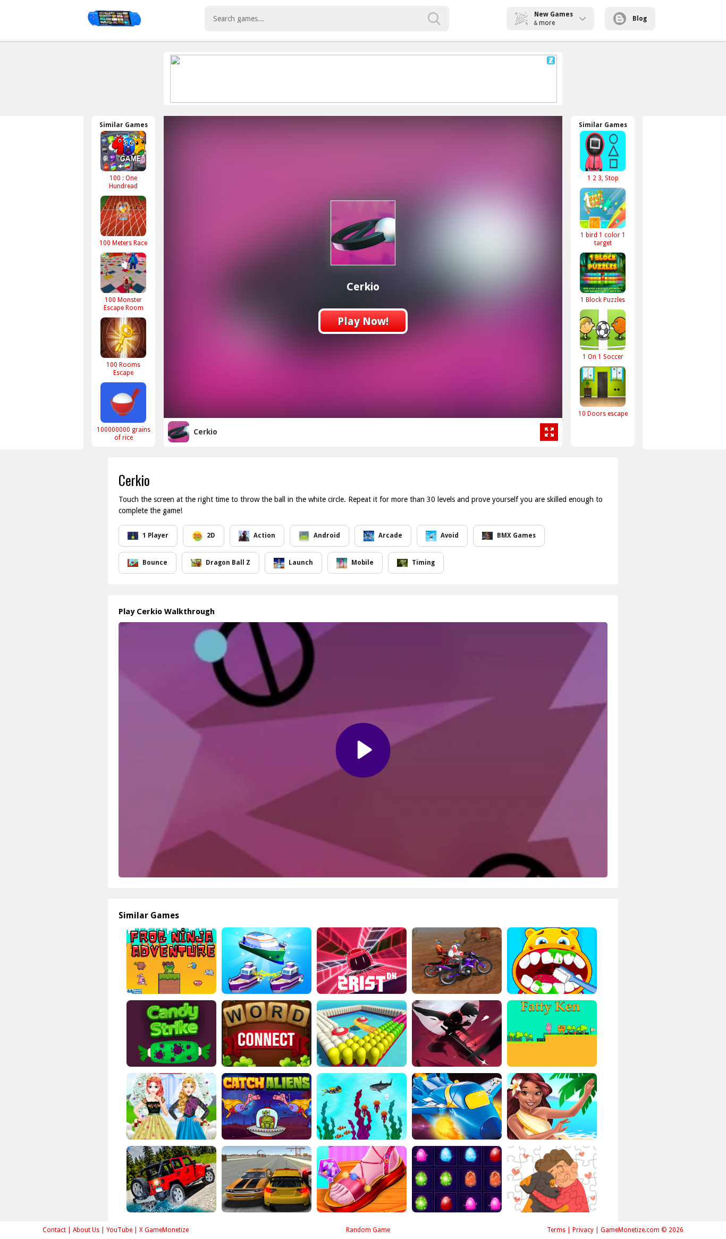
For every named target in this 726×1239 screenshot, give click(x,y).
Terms (556, 1230)
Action (264, 535)
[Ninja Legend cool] (456, 1033)
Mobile (362, 562)
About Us (86, 1230)
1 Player (155, 535)
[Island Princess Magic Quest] (551, 1106)
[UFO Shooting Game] (456, 1106)
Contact (54, 1230)
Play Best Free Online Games (114, 18)
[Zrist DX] (361, 960)
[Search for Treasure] (361, 1106)
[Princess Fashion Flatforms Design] (361, 1179)
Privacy (583, 1230)
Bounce (154, 562)
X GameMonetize (164, 1230)
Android (327, 535)
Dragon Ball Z (228, 562)
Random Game (368, 1230)
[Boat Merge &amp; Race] (265, 960)
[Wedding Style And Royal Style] (170, 1106)
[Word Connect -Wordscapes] (265, 1033)
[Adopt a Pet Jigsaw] (551, 1179)
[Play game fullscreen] (549, 432)
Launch (301, 562)
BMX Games (516, 535)
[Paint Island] (361, 1033)
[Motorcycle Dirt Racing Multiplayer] (456, 960)
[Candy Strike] (170, 1033)
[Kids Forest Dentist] (551, 960)
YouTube (119, 1230)
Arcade (390, 535)
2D (211, 535)
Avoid (450, 535)
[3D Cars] (265, 1179)
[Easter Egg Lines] (456, 1179)
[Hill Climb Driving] (170, 1179)
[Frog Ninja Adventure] (170, 960)
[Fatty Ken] (551, 1033)
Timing (423, 562)
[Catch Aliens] (265, 1106)
